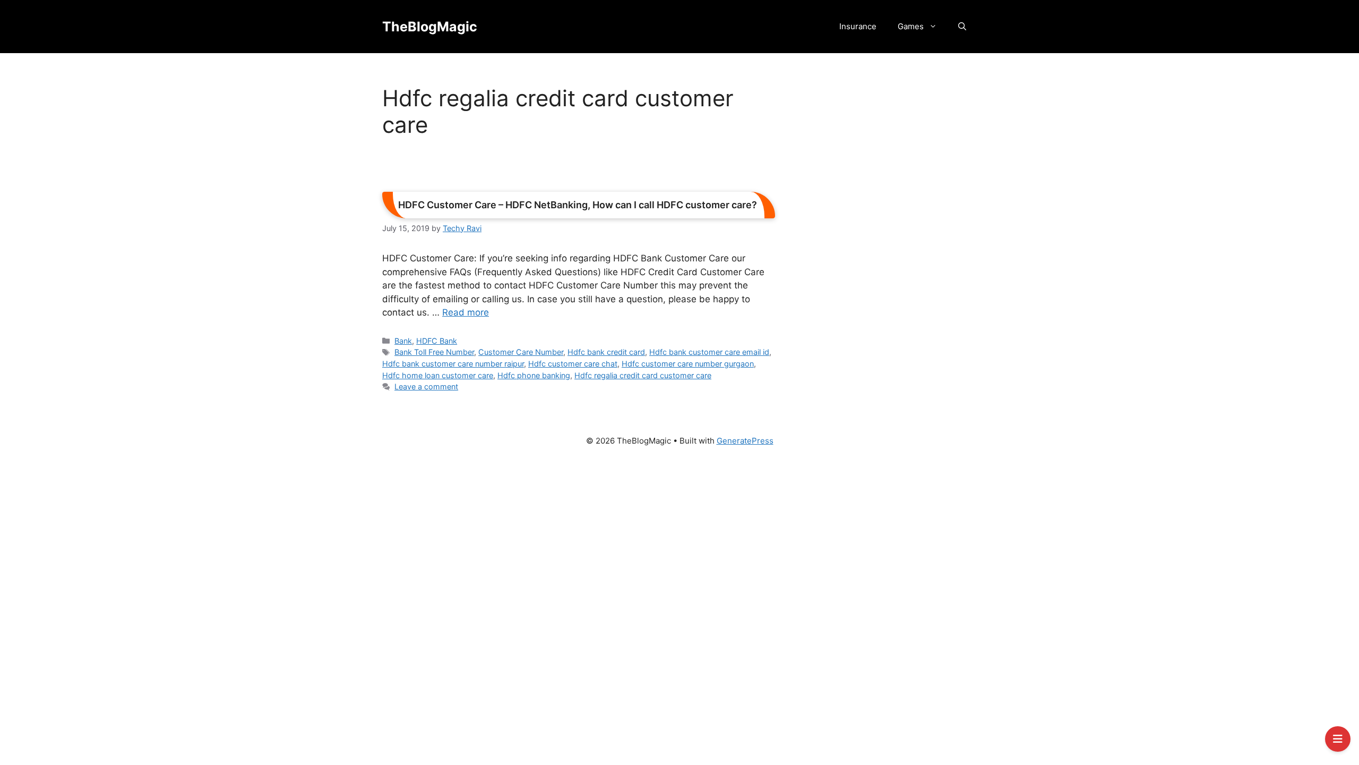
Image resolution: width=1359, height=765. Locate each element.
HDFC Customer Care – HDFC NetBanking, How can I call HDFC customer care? (577, 204)
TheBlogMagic (429, 27)
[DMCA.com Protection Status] (679, 501)
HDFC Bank (436, 340)
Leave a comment (426, 386)
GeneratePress (745, 441)
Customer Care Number (520, 351)
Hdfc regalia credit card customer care (642, 375)
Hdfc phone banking (533, 375)
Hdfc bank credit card (606, 351)
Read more (465, 312)
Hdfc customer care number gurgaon (688, 363)
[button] (962, 26)
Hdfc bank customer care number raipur (453, 363)
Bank (403, 340)
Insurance (857, 26)
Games (911, 26)
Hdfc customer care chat (572, 363)
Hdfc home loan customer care (437, 375)
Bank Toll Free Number (434, 351)
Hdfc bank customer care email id (709, 351)
